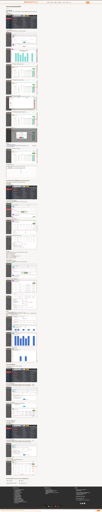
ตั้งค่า (95, 510)
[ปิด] (101, 510)
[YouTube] (82, 503)
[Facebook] (80, 503)
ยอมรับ (98, 510)
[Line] (84, 503)
